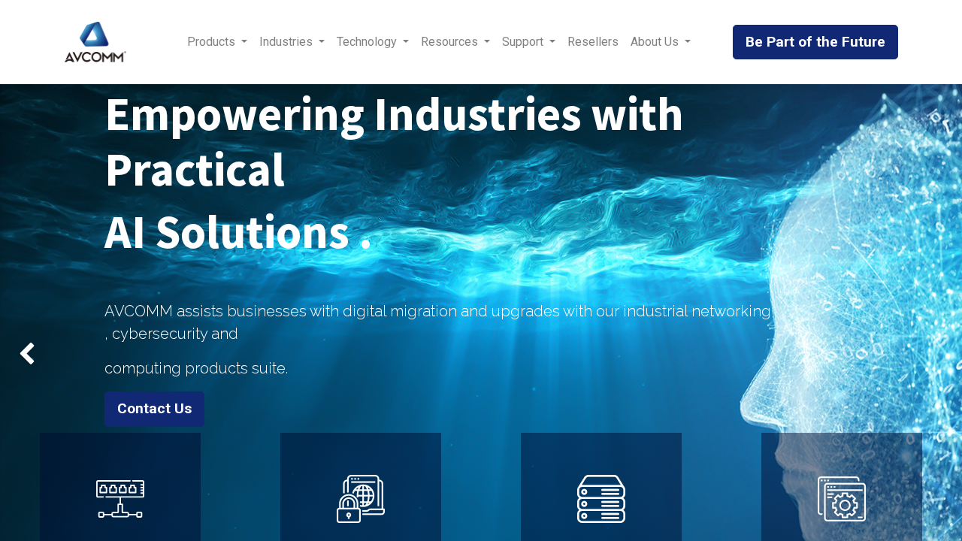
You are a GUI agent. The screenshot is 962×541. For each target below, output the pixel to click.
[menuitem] (593, 42)
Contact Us (154, 408)
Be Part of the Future (815, 41)
